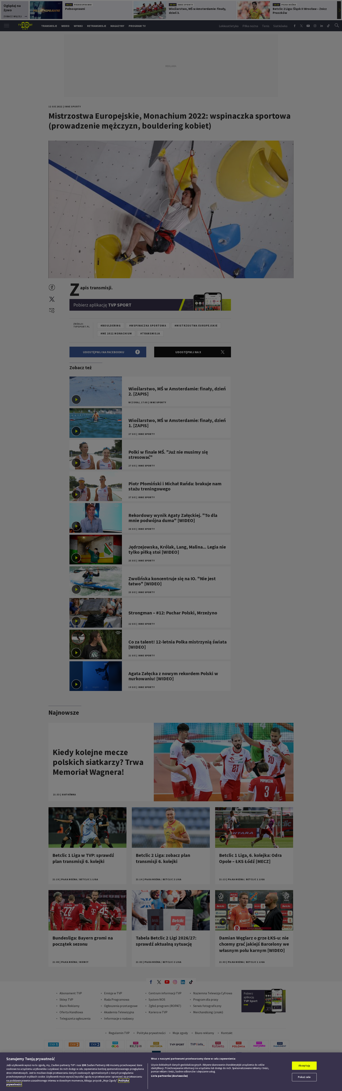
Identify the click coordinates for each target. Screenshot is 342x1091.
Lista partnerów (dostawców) (169, 1076)
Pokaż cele (304, 1077)
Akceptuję (304, 1065)
